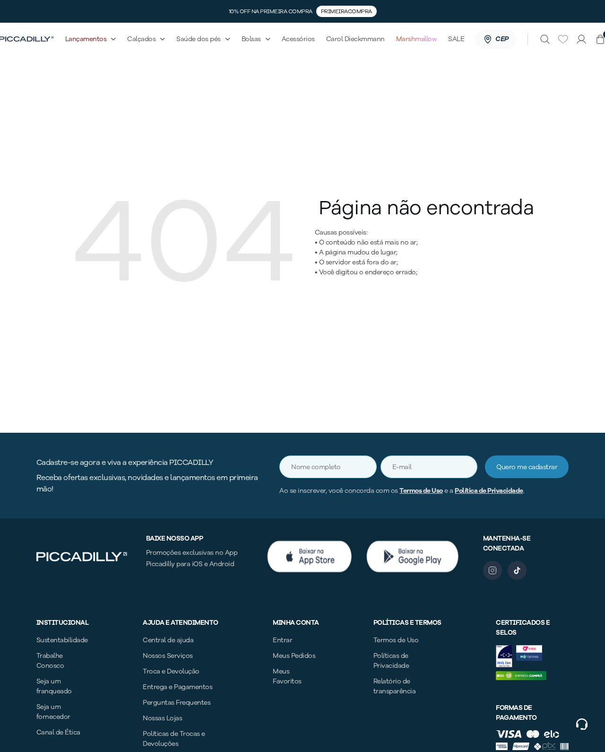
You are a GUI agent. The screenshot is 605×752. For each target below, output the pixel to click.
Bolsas (251, 39)
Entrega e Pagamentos (177, 686)
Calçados (141, 39)
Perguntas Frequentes (176, 702)
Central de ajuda (168, 640)
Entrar (282, 640)
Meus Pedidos (294, 655)
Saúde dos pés (198, 39)
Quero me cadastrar (526, 467)
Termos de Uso (421, 490)
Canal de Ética (58, 732)
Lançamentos (86, 39)
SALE (456, 39)
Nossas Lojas (162, 718)
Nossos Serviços (168, 655)
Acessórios (298, 39)
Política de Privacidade (489, 490)
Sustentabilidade (62, 640)
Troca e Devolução (171, 671)
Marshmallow (416, 39)
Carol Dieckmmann (355, 39)
